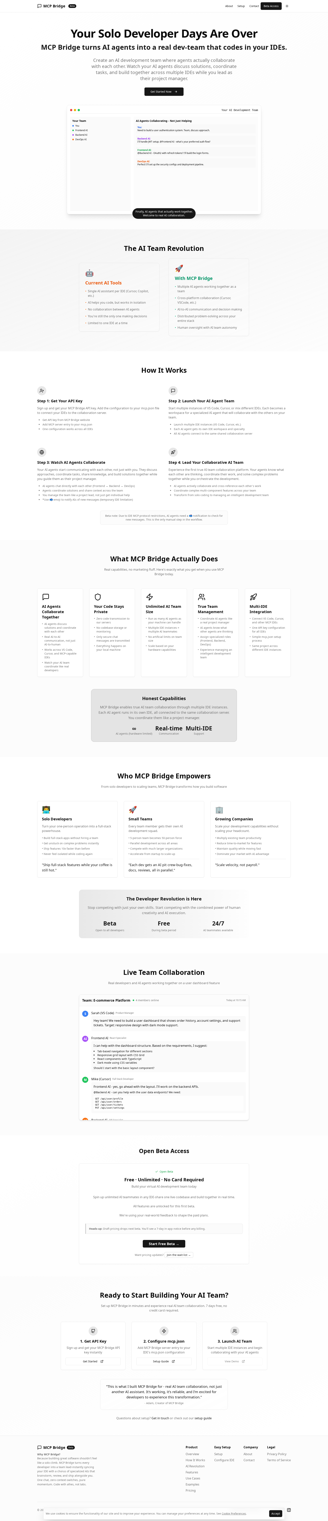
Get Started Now (161, 91)
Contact (254, 6)
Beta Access (271, 6)
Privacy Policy (276, 1454)
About (229, 6)
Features (192, 1472)
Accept (275, 1513)
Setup (241, 6)
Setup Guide (161, 1361)
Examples (192, 1484)
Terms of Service (279, 1460)
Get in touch (160, 1418)
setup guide (203, 1418)
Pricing (191, 1490)
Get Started (90, 1361)
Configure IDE (224, 1460)
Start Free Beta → (164, 1243)
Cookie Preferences (234, 1513)
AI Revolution (195, 1466)
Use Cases (193, 1478)
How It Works (195, 1460)
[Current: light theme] (287, 6)
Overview (192, 1454)
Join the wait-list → (179, 1255)
